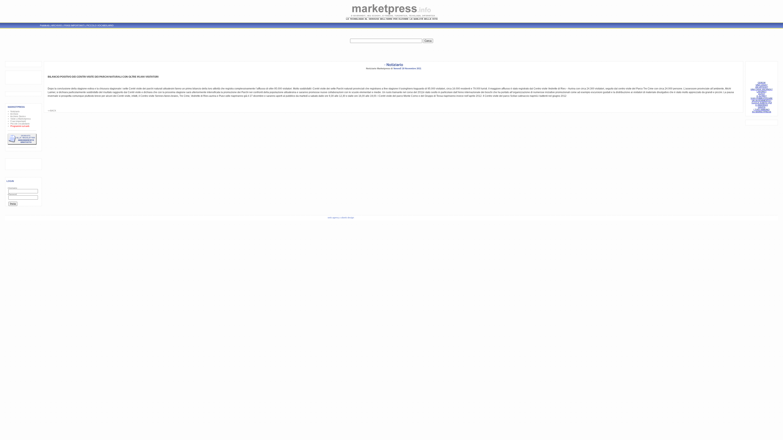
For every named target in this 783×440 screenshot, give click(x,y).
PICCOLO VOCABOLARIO (100, 25)
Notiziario (14, 111)
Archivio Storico (17, 116)
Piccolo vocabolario (19, 123)
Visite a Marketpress (20, 119)
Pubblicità (44, 25)
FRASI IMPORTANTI (74, 25)
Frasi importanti (17, 121)
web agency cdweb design (341, 217)
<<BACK (52, 110)
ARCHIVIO (56, 25)
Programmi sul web (19, 126)
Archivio (13, 114)
